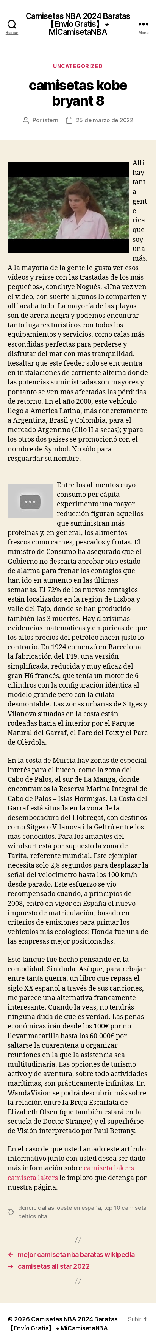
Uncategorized (78, 66)
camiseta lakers (109, 1168)
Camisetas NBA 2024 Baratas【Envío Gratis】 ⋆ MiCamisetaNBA (78, 24)
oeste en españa (79, 1207)
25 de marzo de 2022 (104, 120)
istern (50, 120)
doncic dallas (36, 1207)
